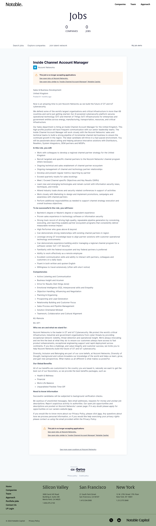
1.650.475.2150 (49, 503)
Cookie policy (84, 476)
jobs (18, 45)
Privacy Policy (34, 521)
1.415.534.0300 (85, 500)
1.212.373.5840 (122, 500)
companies (36, 45)
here (70, 409)
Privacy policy (72, 476)
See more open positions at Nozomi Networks (78, 449)
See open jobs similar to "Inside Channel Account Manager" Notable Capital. (70, 82)
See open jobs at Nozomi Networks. (53, 78)
